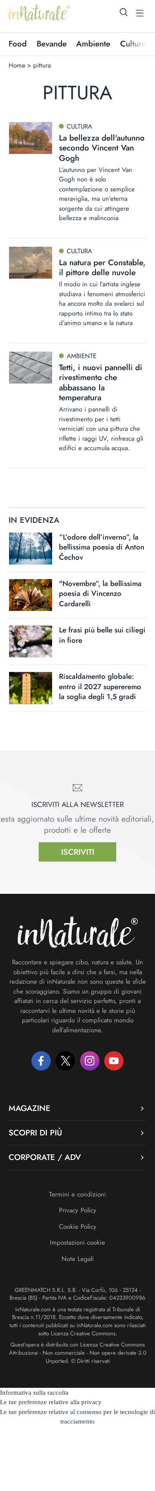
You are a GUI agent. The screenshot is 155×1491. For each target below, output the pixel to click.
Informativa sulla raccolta (34, 1392)
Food (18, 43)
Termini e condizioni (77, 1194)
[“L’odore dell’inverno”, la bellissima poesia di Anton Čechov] (31, 548)
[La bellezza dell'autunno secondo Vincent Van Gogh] (31, 138)
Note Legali (78, 1259)
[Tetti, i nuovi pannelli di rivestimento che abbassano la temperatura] (31, 367)
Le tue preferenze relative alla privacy (51, 1402)
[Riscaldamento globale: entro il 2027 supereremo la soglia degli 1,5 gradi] (31, 688)
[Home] (39, 13)
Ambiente (93, 43)
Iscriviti (77, 852)
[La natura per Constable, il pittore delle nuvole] (31, 262)
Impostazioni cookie (77, 1242)
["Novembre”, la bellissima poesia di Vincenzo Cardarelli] (31, 595)
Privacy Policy (77, 1210)
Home (17, 65)
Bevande (52, 43)
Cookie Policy (77, 1226)
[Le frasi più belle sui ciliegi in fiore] (31, 641)
